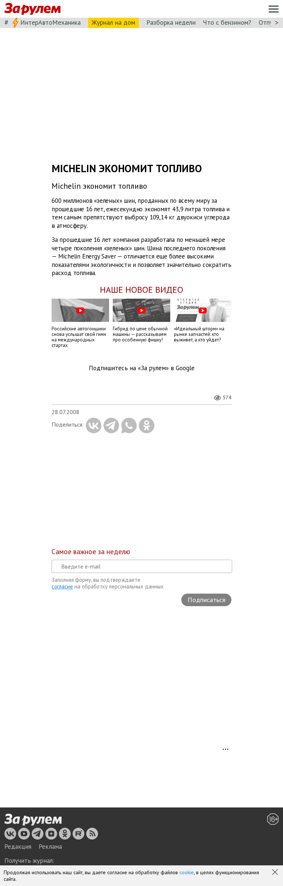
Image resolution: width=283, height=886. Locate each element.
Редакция (17, 846)
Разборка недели (171, 22)
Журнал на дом (113, 22)
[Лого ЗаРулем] (32, 9)
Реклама (50, 846)
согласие (62, 586)
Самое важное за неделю (91, 551)
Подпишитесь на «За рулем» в (142, 368)
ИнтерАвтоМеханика (50, 22)
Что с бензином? (227, 22)
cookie (186, 872)
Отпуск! (269, 22)
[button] (275, 872)
